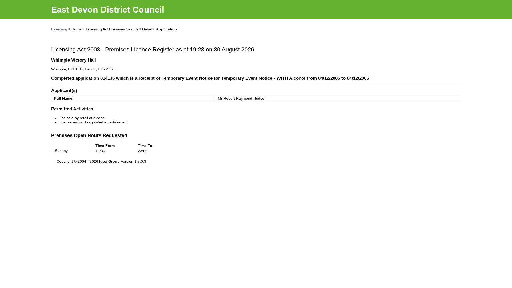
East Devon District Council (107, 9)
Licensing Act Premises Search (112, 29)
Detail (147, 29)
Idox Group (109, 161)
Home (76, 29)
